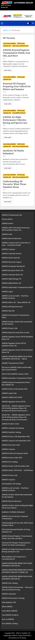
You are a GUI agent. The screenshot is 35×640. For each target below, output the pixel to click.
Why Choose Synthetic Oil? (20, 46)
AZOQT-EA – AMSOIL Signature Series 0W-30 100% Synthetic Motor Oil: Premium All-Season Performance (16, 408)
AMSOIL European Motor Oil (12, 270)
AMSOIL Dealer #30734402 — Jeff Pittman (17, 470)
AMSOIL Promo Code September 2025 (16, 436)
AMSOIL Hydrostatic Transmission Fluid (17, 287)
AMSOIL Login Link (9, 393)
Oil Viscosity (21, 43)
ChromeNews (12, 638)
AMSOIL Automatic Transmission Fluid (17, 378)
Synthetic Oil (7, 46)
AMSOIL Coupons (8, 249)
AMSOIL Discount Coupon (11, 262)
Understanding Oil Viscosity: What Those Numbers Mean (14, 184)
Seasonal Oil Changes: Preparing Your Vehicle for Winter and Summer (17, 86)
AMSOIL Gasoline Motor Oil (12, 275)
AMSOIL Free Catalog (10, 462)
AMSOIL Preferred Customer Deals (15, 453)
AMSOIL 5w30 (7, 234)
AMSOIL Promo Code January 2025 (14, 389)
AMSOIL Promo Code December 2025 (15, 466)
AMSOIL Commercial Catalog (13, 428)
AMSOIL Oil (6, 30)
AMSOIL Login (7, 291)
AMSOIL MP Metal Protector (12, 307)
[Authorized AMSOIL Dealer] (17, 2)
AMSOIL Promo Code (9, 328)
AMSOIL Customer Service (12, 253)
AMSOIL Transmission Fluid (12, 363)
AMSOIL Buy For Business (11, 238)
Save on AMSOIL (8, 619)
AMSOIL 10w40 (7, 223)
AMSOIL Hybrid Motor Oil (11, 283)
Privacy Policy (7, 219)
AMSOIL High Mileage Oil (11, 279)
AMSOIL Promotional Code (12, 215)
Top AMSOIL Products (19, 113)
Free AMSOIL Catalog (10, 623)
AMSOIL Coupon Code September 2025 (16, 441)
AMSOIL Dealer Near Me (11, 258)
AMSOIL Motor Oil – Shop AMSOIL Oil (16, 302)
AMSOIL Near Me (8, 311)
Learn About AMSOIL (10, 43)
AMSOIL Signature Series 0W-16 (13, 402)
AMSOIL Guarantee (9, 594)
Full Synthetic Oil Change (11, 484)
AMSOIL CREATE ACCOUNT (12, 397)
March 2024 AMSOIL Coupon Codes (15, 374)
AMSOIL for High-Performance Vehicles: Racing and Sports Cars (15, 120)
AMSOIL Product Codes (10, 424)
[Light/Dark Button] (29, 23)
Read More (7, 70)
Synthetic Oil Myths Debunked (13, 152)
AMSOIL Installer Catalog (11, 432)
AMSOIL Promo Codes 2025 (12, 458)
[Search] (33, 23)
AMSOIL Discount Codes (11, 445)
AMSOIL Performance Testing (13, 598)
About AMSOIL (7, 606)
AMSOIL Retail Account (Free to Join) (15, 332)
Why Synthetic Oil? (9, 602)
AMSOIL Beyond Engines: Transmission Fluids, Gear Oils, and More (16, 53)
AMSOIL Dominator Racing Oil (13, 266)
